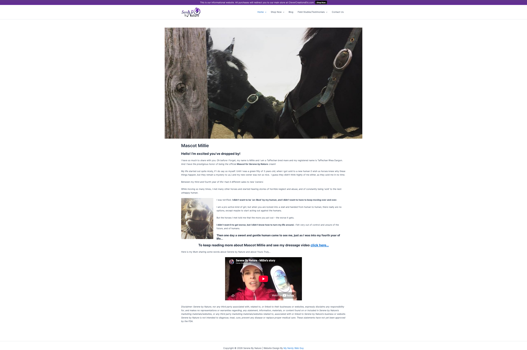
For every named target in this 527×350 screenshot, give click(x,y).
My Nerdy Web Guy (294, 348)
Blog (291, 12)
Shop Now (321, 2)
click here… (320, 245)
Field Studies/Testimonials (311, 12)
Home (260, 12)
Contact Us (338, 12)
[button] (265, 12)
